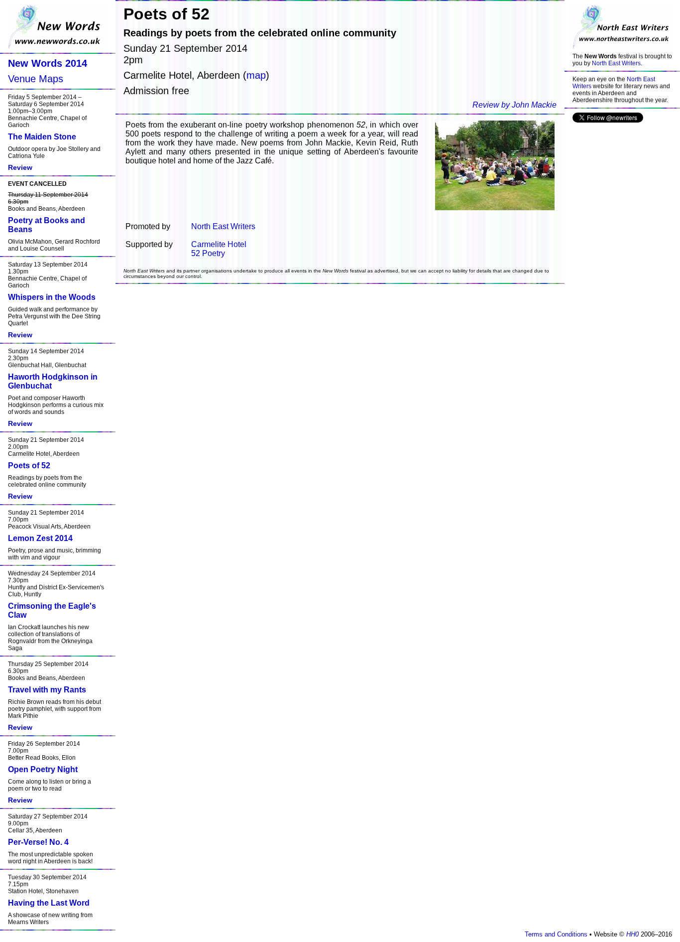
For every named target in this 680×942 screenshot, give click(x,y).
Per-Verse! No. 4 (38, 842)
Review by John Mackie (514, 105)
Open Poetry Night (43, 769)
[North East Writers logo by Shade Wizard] (622, 26)
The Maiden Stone (42, 137)
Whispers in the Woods (52, 297)
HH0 (632, 934)
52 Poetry (208, 253)
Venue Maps (35, 78)
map (256, 75)
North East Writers (616, 63)
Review (20, 167)
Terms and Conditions (556, 934)
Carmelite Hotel (218, 244)
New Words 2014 (47, 63)
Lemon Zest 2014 (40, 538)
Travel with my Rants (47, 689)
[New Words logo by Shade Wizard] (58, 26)
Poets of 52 (29, 465)
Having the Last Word (49, 903)
